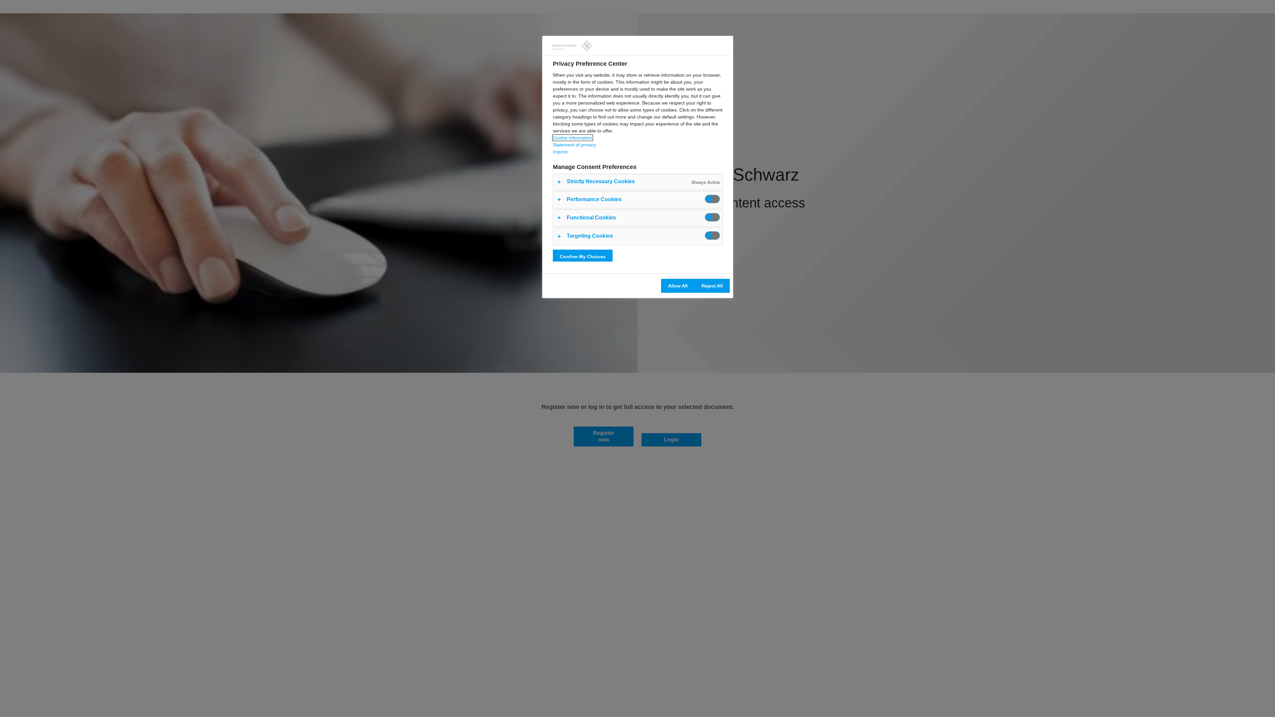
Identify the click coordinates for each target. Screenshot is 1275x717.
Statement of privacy (574, 144)
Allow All (678, 285)
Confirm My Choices (583, 256)
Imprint (560, 151)
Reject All (712, 285)
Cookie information (572, 137)
